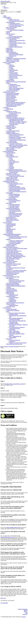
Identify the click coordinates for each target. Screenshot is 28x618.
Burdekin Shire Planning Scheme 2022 (18, 236)
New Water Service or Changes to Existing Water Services (17, 328)
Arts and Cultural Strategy (12, 90)
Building (8, 239)
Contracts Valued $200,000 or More (17, 43)
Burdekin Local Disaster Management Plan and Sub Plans (17, 171)
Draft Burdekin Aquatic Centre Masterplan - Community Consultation (18, 121)
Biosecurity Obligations (14, 209)
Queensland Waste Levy (11, 291)
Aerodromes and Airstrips (15, 138)
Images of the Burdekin (14, 89)
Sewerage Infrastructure (14, 340)
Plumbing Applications (11, 244)
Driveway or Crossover (11, 265)
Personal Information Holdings (16, 54)
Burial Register (9, 108)
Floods (10, 158)
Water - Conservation (14, 331)
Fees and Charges (10, 34)
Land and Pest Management (12, 208)
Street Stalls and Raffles (11, 150)
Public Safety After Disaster (12, 180)
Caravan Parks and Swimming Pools (17, 139)
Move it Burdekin (10, 149)
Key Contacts (9, 154)
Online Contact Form (14, 19)
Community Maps (10, 128)
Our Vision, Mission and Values (16, 24)
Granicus (24, 616)
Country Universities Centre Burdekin (15, 103)
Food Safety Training (14, 207)
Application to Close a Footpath (13, 264)
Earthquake (11, 163)
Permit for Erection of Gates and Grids (15, 271)
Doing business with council (12, 93)
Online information (13, 70)
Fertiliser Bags (12, 301)
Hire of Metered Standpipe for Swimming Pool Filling (16, 319)
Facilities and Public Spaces (12, 133)
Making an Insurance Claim (12, 61)
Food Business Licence (14, 186)
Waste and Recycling (8, 275)
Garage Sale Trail (10, 288)
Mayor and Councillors (11, 27)
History (8, 83)
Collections (11, 71)
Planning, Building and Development (11, 234)
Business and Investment (9, 92)
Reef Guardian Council (11, 218)
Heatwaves (11, 167)
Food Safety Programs (14, 205)
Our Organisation (10, 22)
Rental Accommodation (14, 190)
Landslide (11, 168)
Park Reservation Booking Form (16, 21)
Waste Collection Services (15, 282)
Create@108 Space (13, 74)
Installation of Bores (13, 323)
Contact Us (8, 18)
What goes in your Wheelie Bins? (16, 280)
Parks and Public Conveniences (16, 134)
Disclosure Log (12, 55)
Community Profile (10, 132)
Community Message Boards (12, 130)
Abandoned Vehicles (14, 196)
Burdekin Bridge (13, 84)
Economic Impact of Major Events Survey (15, 102)
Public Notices (9, 50)
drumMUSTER (12, 300)
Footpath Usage (12, 185)
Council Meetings (10, 28)
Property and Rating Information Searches (15, 256)
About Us (11, 65)
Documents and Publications (12, 37)
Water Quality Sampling (14, 332)
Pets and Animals (7, 222)
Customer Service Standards (12, 310)
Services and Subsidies (14, 216)
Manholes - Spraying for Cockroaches (17, 342)
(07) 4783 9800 (4, 603)
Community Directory (11, 127)
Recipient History (13, 114)
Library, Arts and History (9, 62)
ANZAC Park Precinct (14, 136)
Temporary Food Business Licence (17, 187)
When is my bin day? (14, 279)
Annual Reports (12, 39)
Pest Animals (12, 212)
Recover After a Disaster (11, 177)
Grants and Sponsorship (11, 142)
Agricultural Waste (10, 296)
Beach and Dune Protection (12, 220)
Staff (26, 613)
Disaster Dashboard (10, 152)
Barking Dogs (9, 230)
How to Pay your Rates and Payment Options (16, 248)
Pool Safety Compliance (14, 243)
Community (6, 110)
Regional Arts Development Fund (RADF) (16, 81)
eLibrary (11, 67)
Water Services (6, 307)
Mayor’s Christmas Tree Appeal (13, 147)
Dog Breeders (9, 231)
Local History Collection (14, 85)
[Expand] (11, 17)
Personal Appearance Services (16, 183)
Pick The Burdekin (10, 101)
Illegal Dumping (10, 292)
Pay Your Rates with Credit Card (13, 251)
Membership (12, 66)
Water (7, 311)
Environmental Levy (11, 217)
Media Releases (9, 49)
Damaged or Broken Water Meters (17, 313)
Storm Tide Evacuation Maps (13, 174)
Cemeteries (5, 107)
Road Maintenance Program (12, 273)
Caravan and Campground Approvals (17, 191)
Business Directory (10, 98)
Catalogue (11, 79)
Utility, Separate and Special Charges (14, 254)
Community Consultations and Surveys (15, 118)
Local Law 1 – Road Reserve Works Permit (16, 270)
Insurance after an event (11, 178)
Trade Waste (12, 341)
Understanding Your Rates (12, 252)
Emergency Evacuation (11, 173)
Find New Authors (13, 72)
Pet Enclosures (9, 233)
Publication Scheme (13, 53)
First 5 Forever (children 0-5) (15, 75)
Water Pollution (12, 202)
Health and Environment (9, 181)
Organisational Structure (14, 23)
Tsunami (11, 165)
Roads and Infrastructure (9, 262)
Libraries (8, 63)
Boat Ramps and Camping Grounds (17, 137)
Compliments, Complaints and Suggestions (16, 58)
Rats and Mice (12, 198)
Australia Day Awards (11, 111)
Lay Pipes (8, 266)
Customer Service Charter (15, 26)
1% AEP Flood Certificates (15, 242)
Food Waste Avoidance (11, 289)
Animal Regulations (10, 225)
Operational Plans (13, 45)
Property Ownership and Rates (10, 247)
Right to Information (11, 52)
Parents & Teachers (13, 77)
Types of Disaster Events (12, 156)
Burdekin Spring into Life (12, 115)
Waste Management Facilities (13, 284)
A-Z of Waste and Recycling (12, 276)
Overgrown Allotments (14, 195)
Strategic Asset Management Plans (17, 40)
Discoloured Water (13, 314)
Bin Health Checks (10, 306)
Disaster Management (8, 151)
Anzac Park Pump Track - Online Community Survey (16, 123)
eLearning (11, 68)
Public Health (9, 192)
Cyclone (11, 159)
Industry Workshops (10, 96)
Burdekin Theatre (10, 80)
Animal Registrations (11, 223)
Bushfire (11, 164)
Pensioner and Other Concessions (14, 253)
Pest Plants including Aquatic (15, 213)
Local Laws (9, 31)
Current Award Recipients (15, 112)
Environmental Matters (11, 199)
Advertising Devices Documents (16, 119)
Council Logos (9, 57)
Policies (8, 32)
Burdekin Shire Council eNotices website (14, 383)
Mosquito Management (14, 194)
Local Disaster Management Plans (14, 169)
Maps (10, 129)
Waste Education (10, 293)
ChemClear (11, 298)
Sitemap (25, 610)
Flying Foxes (9, 221)
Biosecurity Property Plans (15, 214)
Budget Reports (12, 41)
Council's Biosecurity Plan (15, 211)
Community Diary (10, 125)
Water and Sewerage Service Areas (14, 344)
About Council (6, 17)
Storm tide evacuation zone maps (16, 176)
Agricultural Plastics (13, 297)
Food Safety (9, 203)
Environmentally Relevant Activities (17, 189)
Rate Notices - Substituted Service (14, 257)
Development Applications (15, 238)
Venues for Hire (12, 141)
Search (2, 11)
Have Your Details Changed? (13, 258)
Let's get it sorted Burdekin (12, 283)
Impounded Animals (11, 229)
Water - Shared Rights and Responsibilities (15, 337)
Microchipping (9, 226)
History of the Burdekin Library (16, 88)
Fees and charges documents (15, 36)
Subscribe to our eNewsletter (12, 59)
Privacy (25, 611)
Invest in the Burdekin (11, 97)
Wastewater (9, 338)
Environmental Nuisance (14, 200)
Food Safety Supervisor (14, 204)
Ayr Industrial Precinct (11, 106)
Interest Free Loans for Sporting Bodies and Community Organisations (18, 145)
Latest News (9, 48)
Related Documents (13, 295)
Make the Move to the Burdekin (13, 105)
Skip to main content (5, 1)
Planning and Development (12, 235)
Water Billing (12, 329)
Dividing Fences (10, 260)
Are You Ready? (10, 155)
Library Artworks (13, 87)
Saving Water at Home (11, 309)
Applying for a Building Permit (16, 240)
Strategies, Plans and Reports (15, 46)
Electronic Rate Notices (11, 249)
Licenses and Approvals (11, 182)
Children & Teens (13, 76)
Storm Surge (12, 160)
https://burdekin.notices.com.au (14, 527)
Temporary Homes (10, 245)
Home (2, 346)
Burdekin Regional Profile (12, 94)
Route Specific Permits (11, 274)
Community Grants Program (15, 143)
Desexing (8, 227)
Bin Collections (9, 278)
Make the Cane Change (11, 99)
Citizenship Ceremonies (11, 116)
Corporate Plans (12, 44)
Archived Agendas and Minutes (16, 30)
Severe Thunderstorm (14, 161)
